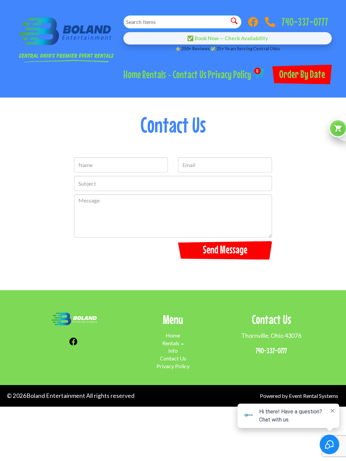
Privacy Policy (229, 74)
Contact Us (189, 74)
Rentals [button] (155, 74)
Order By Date (302, 74)
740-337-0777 (305, 20)
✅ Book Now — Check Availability (227, 38)
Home (132, 74)
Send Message (225, 249)
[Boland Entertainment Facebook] (255, 22)
